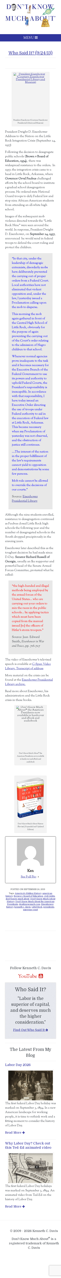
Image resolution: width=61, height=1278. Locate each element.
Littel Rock (37, 907)
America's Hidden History (28, 893)
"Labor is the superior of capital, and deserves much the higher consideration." (30, 1010)
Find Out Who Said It (29, 1030)
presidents (48, 907)
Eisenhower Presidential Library (25, 499)
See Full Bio (28, 877)
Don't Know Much (30, 15)
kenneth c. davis (22, 907)
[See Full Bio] (38, 877)
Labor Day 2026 (18, 1065)
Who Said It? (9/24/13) (30, 52)
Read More (13, 1132)
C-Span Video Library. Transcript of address (28, 666)
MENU (29, 38)
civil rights (49, 896)
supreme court (30, 910)
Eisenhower (47, 904)
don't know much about (17, 899)
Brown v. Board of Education (28, 896)
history (9, 907)
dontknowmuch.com (29, 904)
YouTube (27, 976)
